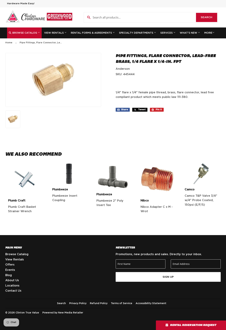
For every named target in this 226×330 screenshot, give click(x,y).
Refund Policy (99, 303)
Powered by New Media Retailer (62, 313)
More (208, 33)
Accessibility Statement (151, 303)
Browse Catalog (25, 33)
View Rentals (54, 33)
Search (209, 17)
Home (8, 43)
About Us (12, 280)
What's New (189, 33)
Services (166, 33)
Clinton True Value (27, 313)
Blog (8, 275)
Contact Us (13, 290)
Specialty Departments (136, 33)
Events (10, 270)
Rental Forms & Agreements (92, 33)
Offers (9, 264)
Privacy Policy (78, 303)
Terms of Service (121, 303)
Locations (12, 285)
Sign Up (168, 277)
